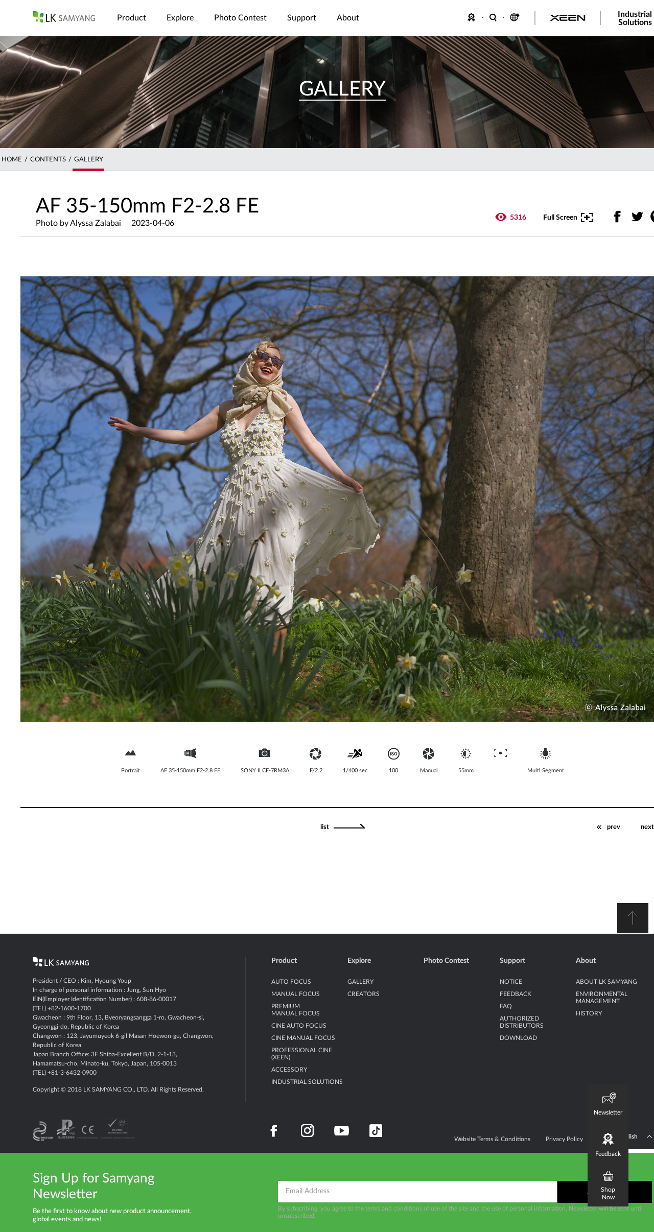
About (586, 960)
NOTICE (511, 982)
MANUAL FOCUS (295, 994)
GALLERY (88, 159)
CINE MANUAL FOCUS (303, 1038)
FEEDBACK (473, 17)
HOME (12, 159)
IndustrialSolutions (635, 18)
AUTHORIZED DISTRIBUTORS (522, 1022)
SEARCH (493, 17)
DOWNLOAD (518, 1038)
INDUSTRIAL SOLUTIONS (307, 1082)
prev (613, 827)
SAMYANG (64, 16)
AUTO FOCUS (291, 982)
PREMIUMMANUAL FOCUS (295, 1009)
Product (284, 960)
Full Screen (560, 217)
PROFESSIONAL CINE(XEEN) (301, 1053)
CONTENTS (48, 159)
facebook (617, 216)
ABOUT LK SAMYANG (606, 982)
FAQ (506, 1006)
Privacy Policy (564, 1139)
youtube (341, 1131)
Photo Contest (446, 960)
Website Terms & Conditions (492, 1139)
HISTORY (589, 1013)
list (324, 827)
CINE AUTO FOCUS (298, 1026)
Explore (359, 960)
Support (512, 960)
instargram (307, 1131)
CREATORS (363, 994)
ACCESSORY (289, 1070)
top (632, 918)
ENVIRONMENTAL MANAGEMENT (601, 997)
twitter (637, 216)
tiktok (375, 1131)
